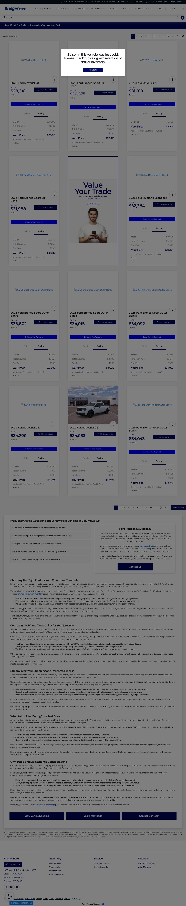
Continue (93, 70)
